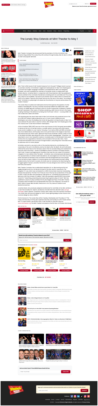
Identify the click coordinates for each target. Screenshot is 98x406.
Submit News (68, 399)
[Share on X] (67, 50)
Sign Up (84, 390)
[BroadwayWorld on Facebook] (71, 396)
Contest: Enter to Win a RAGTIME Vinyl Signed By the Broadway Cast (8, 71)
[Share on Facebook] (63, 50)
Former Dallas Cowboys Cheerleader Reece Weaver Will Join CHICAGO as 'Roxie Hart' (8, 57)
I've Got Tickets (24, 270)
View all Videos (78, 86)
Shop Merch (6, 4)
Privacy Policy (86, 402)
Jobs (44, 31)
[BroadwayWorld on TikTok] (81, 396)
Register (82, 31)
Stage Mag (66, 31)
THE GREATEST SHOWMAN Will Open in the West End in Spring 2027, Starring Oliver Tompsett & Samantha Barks (8, 96)
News (24, 31)
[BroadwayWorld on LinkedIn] (78, 396)
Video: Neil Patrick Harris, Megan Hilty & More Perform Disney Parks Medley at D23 (29, 80)
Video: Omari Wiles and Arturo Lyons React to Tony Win (42, 287)
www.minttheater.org (24, 203)
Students (49, 31)
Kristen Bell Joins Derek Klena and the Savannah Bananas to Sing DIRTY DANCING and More (91, 71)
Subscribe (66, 371)
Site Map (80, 399)
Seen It (24, 267)
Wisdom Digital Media (66, 402)
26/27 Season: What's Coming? (18, 4)
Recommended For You (80, 147)
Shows (29, 31)
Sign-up (87, 3)
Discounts (91, 140)
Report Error (87, 399)
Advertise (47, 399)
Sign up (92, 202)
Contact (57, 399)
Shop (55, 31)
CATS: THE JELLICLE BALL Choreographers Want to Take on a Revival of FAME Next (49, 319)
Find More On (44, 277)
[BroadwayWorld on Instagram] (75, 396)
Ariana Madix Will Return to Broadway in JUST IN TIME (29, 70)
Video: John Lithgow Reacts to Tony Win (38, 298)
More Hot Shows (79, 140)
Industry (35, 31)
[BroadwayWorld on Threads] (85, 396)
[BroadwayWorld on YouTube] (88, 396)
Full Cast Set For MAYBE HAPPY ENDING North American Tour (8, 83)
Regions (75, 399)
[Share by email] (70, 50)
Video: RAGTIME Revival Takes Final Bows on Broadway (29, 65)
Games (60, 31)
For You (24, 206)
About (52, 399)
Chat (40, 31)
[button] (94, 31)
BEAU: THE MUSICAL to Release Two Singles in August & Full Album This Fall (28, 75)
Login (89, 31)
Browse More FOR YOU (60, 230)
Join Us (62, 399)
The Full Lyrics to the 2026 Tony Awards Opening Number (42, 308)
